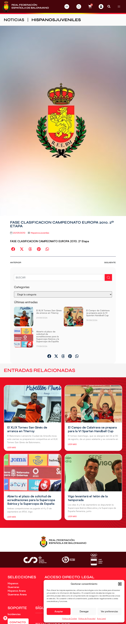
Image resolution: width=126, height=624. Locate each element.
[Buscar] (108, 277)
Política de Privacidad (86, 618)
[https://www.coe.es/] (96, 560)
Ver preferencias (109, 611)
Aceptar (59, 611)
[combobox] (59, 277)
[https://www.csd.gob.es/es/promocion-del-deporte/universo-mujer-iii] (68, 559)
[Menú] (119, 6)
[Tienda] (78, 6)
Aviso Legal (101, 618)
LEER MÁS (11, 447)
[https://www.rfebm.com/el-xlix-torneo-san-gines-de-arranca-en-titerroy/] (23, 316)
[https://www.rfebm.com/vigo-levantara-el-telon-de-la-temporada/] (93, 472)
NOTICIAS (14, 19)
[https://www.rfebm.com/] (25, 6)
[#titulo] (5, 618)
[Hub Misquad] (101, 6)
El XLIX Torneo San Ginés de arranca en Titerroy (49, 311)
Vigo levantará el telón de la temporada (88, 498)
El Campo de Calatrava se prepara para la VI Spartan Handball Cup (98, 313)
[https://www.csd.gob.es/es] (35, 559)
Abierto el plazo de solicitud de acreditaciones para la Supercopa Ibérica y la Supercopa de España (47, 336)
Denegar (84, 611)
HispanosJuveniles (56, 19)
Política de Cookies (69, 618)
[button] (119, 583)
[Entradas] (66, 6)
